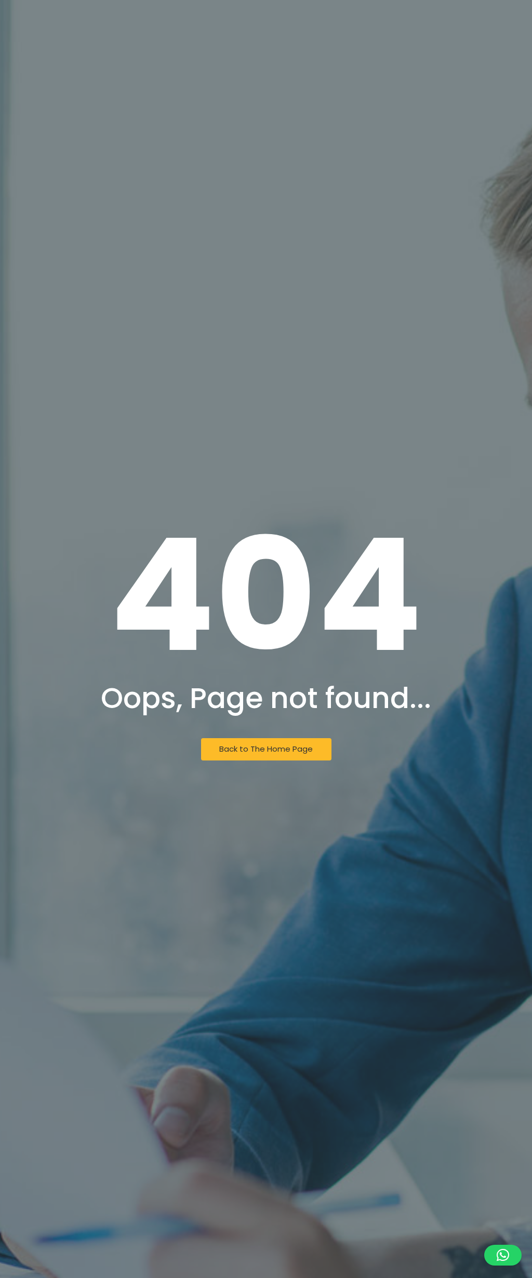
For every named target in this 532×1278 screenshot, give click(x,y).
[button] (503, 1255)
